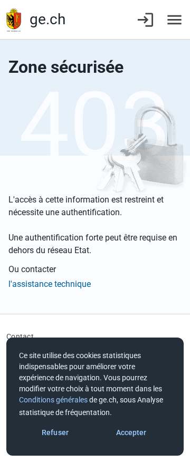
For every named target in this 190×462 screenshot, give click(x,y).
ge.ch (47, 19)
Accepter (131, 432)
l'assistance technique (49, 284)
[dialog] (95, 397)
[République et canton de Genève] (13, 20)
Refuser (55, 432)
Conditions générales (53, 400)
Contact (20, 336)
